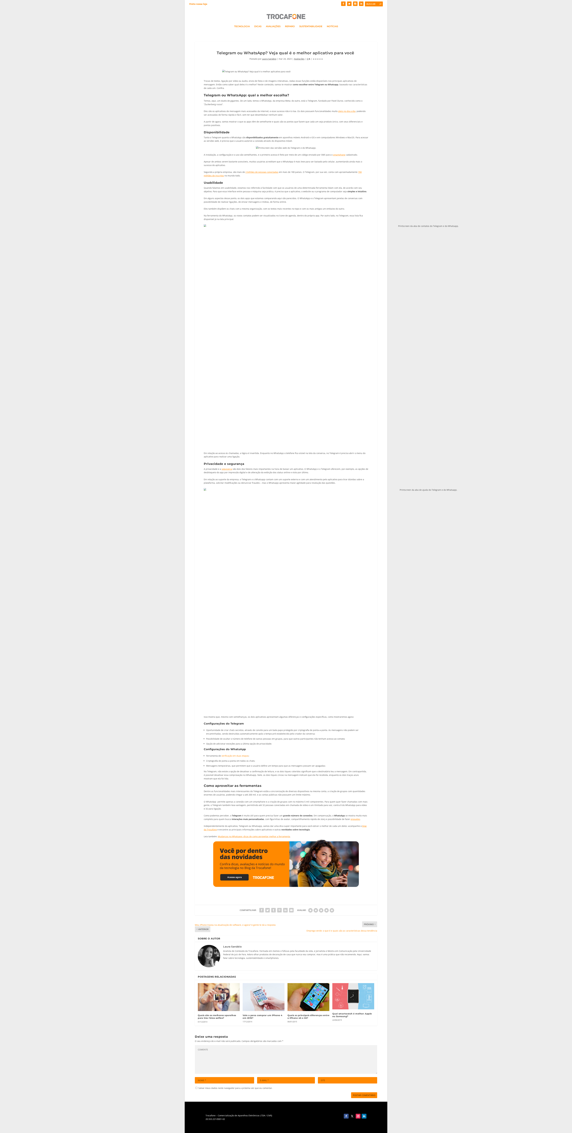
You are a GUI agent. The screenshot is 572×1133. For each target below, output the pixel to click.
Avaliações (273, 26)
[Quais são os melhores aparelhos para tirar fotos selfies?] (219, 997)
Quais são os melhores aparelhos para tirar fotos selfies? (217, 1016)
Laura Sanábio (269, 58)
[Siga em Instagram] (358, 1116)
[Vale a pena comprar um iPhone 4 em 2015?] (264, 997)
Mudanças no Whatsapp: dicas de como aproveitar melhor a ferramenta (254, 836)
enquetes (355, 819)
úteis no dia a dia (346, 111)
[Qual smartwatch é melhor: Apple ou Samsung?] (353, 996)
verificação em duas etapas (235, 755)
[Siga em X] (352, 1116)
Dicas (257, 26)
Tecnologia (242, 26)
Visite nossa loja (198, 3)
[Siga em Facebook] (346, 1116)
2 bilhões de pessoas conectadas (261, 172)
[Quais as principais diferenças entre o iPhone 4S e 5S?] (308, 997)
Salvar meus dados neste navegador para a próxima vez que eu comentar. (235, 1088)
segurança (227, 469)
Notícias (332, 26)
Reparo (290, 26)
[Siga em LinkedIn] (364, 1116)
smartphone (339, 154)
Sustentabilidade (310, 26)
